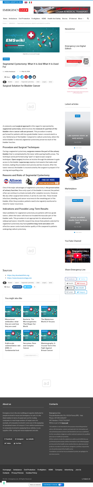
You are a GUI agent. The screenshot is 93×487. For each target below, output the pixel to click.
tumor (50, 82)
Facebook (9, 439)
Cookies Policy (31, 473)
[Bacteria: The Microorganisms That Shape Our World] (31, 311)
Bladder (10, 82)
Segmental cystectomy (27, 82)
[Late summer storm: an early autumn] (77, 129)
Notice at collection (35, 484)
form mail (65, 423)
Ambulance (13, 18)
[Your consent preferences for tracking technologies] (4, 483)
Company (58, 470)
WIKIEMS (6, 59)
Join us (78, 470)
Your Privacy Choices (50, 484)
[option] (77, 129)
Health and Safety (54, 18)
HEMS (44, 18)
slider (38, 82)
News (5, 18)
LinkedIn (31, 439)
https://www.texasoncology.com (19, 278)
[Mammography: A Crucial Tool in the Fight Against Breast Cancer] (49, 335)
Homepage (7, 470)
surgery (44, 82)
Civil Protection (24, 18)
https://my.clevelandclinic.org (18, 275)
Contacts (6, 473)
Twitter (8, 443)
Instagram (20, 439)
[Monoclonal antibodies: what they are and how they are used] (13, 311)
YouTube (18, 443)
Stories (64, 18)
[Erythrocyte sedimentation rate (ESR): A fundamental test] (13, 335)
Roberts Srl (86, 479)
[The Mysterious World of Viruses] (49, 311)
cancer (17, 82)
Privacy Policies (18, 473)
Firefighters (35, 18)
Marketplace (77, 200)
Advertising (69, 470)
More (80, 18)
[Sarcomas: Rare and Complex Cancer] (31, 335)
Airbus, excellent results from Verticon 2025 (77, 220)
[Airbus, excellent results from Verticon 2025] (77, 213)
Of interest (73, 18)
